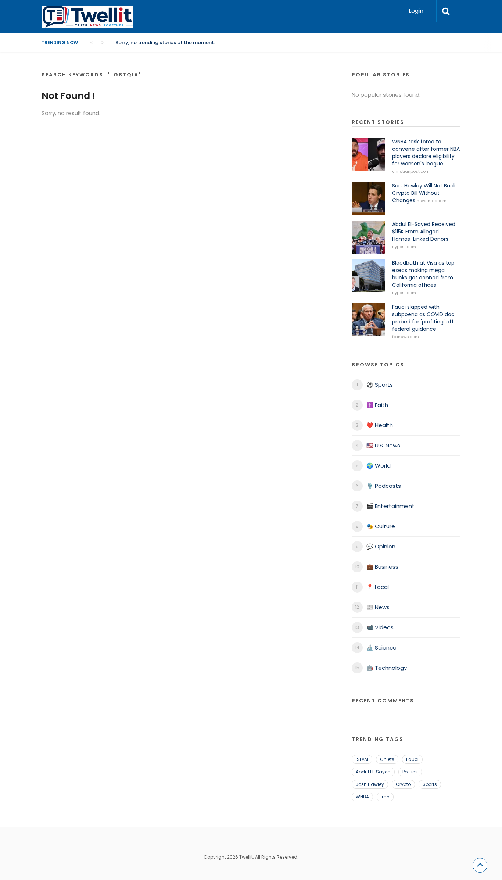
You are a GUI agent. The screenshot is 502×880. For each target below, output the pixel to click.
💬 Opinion (380, 546)
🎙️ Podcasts (383, 486)
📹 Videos (380, 627)
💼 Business (382, 566)
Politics (410, 772)
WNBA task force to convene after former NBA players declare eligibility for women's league (426, 152)
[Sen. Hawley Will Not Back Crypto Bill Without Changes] (368, 198)
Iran (385, 797)
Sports (430, 784)
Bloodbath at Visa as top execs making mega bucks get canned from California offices (423, 274)
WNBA (362, 797)
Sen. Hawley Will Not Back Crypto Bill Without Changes (424, 193)
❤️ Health (379, 425)
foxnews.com (405, 337)
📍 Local (377, 587)
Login (416, 11)
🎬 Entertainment (390, 506)
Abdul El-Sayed (373, 772)
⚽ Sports (379, 385)
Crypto (403, 784)
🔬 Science (381, 647)
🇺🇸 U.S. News (383, 445)
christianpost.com (411, 171)
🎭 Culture (380, 526)
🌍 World (378, 465)
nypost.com (404, 247)
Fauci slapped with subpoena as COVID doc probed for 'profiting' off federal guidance (423, 318)
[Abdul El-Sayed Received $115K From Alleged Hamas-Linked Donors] (368, 237)
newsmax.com (432, 201)
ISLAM (362, 759)
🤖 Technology (386, 668)
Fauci (412, 759)
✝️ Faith (377, 405)
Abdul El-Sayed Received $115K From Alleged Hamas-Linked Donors (423, 232)
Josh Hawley (370, 784)
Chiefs (387, 759)
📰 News (378, 607)
